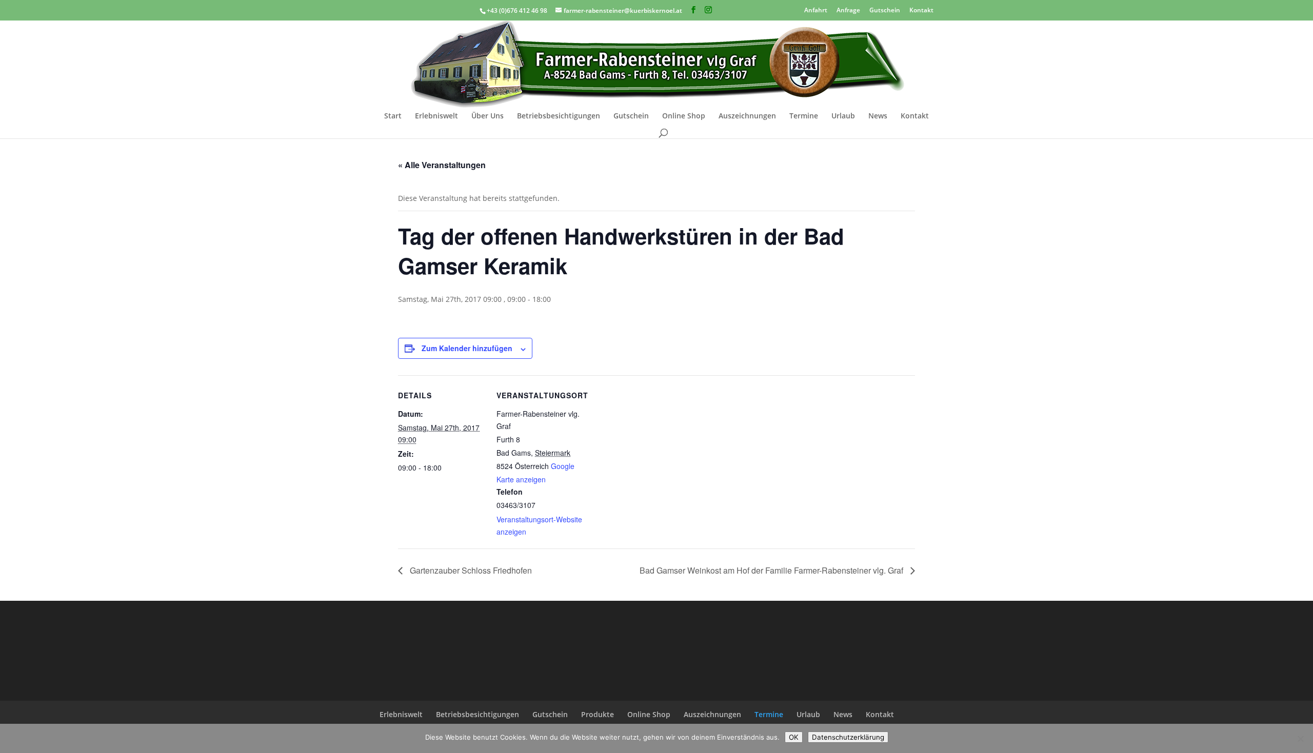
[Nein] (1300, 739)
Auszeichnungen (747, 116)
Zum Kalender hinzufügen (467, 348)
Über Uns (487, 116)
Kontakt (921, 9)
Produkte (597, 714)
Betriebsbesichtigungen (558, 116)
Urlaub (843, 116)
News (877, 116)
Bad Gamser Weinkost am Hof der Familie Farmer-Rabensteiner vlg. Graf (772, 570)
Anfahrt (815, 9)
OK (794, 737)
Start (393, 116)
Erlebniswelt (436, 116)
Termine (803, 116)
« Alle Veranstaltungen (442, 165)
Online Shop (683, 116)
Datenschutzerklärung (848, 737)
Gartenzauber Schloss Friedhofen (470, 570)
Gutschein (884, 9)
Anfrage (848, 9)
